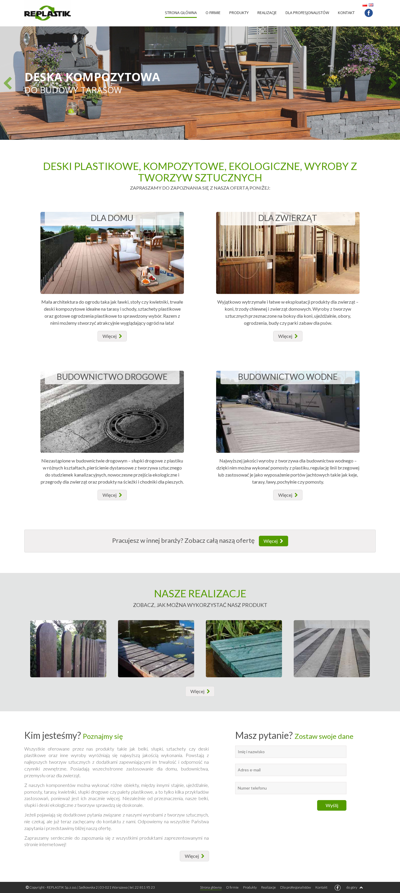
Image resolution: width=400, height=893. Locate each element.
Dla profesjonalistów (307, 12)
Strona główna (181, 12)
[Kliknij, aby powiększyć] (68, 648)
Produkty (239, 12)
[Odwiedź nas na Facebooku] (369, 13)
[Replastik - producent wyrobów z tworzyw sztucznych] (68, 13)
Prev (7, 83)
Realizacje (267, 12)
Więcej (271, 541)
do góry (352, 887)
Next (392, 83)
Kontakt (346, 12)
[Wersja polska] (365, 4)
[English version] (371, 4)
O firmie (213, 12)
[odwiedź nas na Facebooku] (338, 888)
